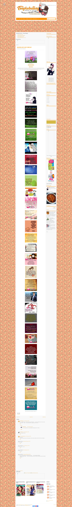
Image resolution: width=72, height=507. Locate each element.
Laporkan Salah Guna (49, 183)
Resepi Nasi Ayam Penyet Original (21, 35)
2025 (47, 98)
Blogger (51, 156)
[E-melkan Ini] (17, 413)
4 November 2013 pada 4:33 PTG (26, 441)
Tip (38, 18)
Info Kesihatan (27, 18)
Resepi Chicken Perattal (20, 34)
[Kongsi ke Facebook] (19, 413)
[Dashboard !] (4, 7)
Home (17, 18)
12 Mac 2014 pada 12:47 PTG (26, 445)
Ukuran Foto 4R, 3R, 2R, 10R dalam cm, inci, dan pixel (52, 226)
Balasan (21, 425)
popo (49, 488)
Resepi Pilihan (30, 18)
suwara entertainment (22, 436)
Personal (19, 18)
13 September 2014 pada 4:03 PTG (27, 454)
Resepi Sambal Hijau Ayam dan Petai (22, 37)
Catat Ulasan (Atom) (20, 470)
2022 (47, 102)
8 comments (18, 414)
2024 (47, 99)
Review (21, 18)
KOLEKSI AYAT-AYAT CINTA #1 (24, 47)
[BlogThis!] (18, 413)
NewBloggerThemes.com (27, 505)
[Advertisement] (36, 26)
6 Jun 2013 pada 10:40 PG (30, 426)
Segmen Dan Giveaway (35, 18)
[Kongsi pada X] (18, 413)
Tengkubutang (24, 426)
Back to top (55, 504)
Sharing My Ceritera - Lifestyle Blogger (24, 504)
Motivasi (24, 18)
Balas (21, 429)
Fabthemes (19, 505)
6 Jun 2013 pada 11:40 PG (28, 436)
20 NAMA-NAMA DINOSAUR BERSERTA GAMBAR (52, 219)
